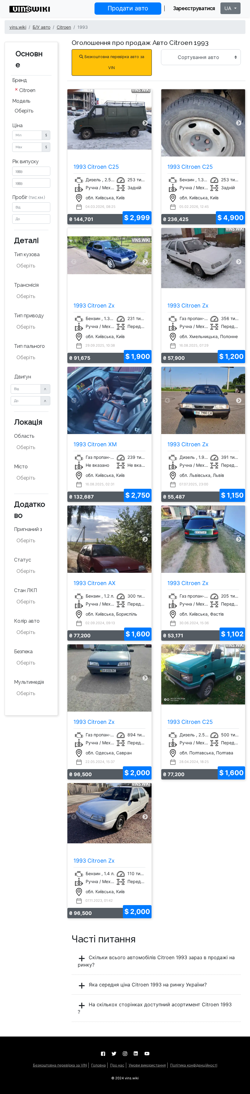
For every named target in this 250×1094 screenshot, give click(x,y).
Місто (21, 467)
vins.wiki (17, 27)
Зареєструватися (194, 8)
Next (145, 123)
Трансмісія (26, 285)
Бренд (19, 80)
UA (228, 8)
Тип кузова (27, 254)
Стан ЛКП (25, 590)
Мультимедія (29, 682)
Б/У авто (41, 27)
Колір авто (27, 621)
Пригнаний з (28, 529)
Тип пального (29, 346)
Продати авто (128, 8)
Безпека (23, 651)
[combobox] (31, 91)
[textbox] (31, 266)
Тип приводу (29, 316)
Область (24, 436)
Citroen (64, 27)
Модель (21, 101)
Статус (22, 560)
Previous (73, 123)
